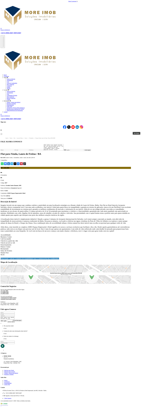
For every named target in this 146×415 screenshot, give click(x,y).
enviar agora (87, 150)
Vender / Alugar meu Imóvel (13, 102)
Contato (5, 112)
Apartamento (10, 80)
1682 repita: (4, 320)
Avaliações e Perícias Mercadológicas (16, 107)
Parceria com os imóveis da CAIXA (15, 109)
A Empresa (6, 76)
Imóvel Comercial (11, 98)
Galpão (8, 87)
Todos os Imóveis (11, 79)
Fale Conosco (7, 398)
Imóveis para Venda (9, 370)
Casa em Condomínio (12, 83)
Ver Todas (136, 133)
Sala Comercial (10, 84)
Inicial (5, 75)
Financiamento (10, 105)
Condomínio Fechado (12, 95)
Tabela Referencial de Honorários (15, 110)
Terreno (8, 88)
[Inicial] (30, 27)
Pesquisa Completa (11, 103)
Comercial (9, 86)
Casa (8, 81)
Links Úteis (9, 106)
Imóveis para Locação (9, 371)
